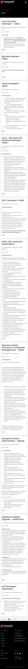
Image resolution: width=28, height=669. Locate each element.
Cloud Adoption (19, 635)
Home (2, 10)
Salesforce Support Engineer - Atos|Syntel (12, 518)
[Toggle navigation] (25, 2)
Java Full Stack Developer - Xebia (11, 22)
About (2, 635)
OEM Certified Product (20, 638)
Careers (6, 10)
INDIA (20, 658)
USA (16, 658)
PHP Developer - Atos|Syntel (10, 587)
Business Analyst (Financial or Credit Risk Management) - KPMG (13, 347)
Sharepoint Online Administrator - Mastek (13, 439)
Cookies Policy (4, 658)
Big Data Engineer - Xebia (11, 57)
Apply (3, 49)
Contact (3, 638)
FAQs (2, 656)
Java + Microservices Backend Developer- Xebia (12, 140)
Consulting (17, 633)
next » (16, 619)
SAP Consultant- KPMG (13, 200)
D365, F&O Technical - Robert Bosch (13, 242)
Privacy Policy (4, 653)
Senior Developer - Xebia (11, 84)
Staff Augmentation (20, 641)
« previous (3, 619)
